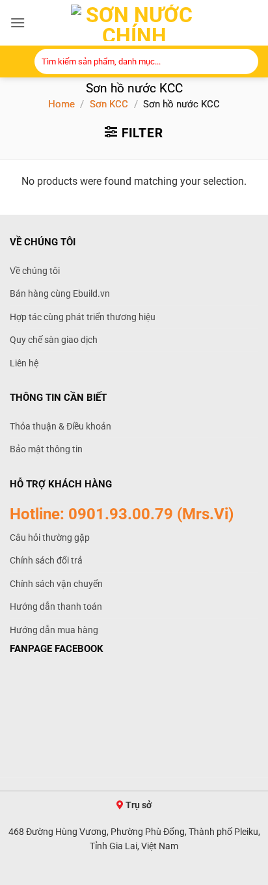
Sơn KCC (109, 104)
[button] (17, 22)
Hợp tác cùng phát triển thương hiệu (82, 317)
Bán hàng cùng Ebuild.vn (60, 293)
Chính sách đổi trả (46, 560)
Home (61, 104)
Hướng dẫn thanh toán (56, 606)
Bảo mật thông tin (46, 449)
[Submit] (245, 62)
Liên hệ (24, 363)
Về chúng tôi (35, 271)
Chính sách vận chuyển (56, 584)
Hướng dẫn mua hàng (54, 630)
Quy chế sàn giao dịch (54, 339)
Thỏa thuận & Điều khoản (60, 426)
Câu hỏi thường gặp (50, 537)
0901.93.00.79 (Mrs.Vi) (151, 514)
